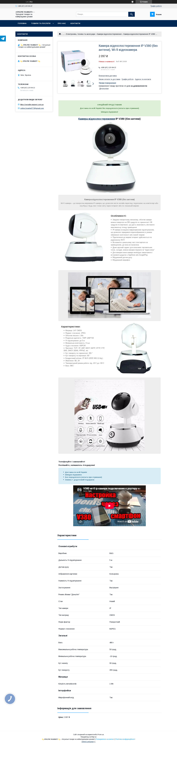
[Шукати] (131, 14)
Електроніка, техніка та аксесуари (80, 34)
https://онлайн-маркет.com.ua (32, 104)
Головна (22, 23)
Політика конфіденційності (125, 739)
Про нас (62, 23)
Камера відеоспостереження (96, 118)
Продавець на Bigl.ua (88, 737)
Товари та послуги (40, 23)
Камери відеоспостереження (109, 34)
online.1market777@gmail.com (32, 108)
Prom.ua (101, 734)
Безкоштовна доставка (108, 76)
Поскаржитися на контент (105, 739)
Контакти (75, 23)
